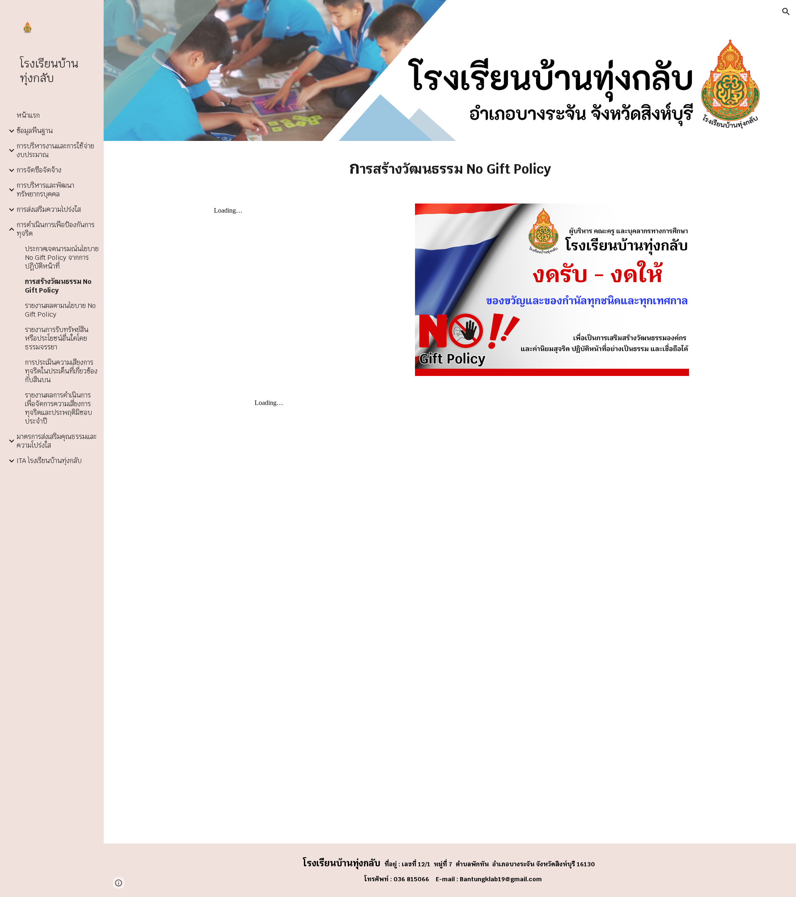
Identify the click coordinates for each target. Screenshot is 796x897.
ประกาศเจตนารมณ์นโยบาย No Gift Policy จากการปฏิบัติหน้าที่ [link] (62, 258)
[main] (450, 167)
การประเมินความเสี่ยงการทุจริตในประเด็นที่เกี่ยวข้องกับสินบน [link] (61, 371)
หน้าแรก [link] (28, 115)
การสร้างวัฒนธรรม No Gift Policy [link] (58, 286)
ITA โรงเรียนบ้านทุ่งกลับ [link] (49, 460)
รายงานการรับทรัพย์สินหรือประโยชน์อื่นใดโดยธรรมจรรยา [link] (56, 338)
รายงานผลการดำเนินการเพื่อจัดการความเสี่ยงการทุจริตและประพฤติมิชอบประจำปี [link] (58, 408)
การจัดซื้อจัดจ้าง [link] (39, 170)
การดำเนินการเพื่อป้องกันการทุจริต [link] (56, 229)
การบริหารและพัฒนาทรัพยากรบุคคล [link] (45, 190)
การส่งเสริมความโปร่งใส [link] (49, 209)
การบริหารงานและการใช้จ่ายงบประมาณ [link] (55, 150)
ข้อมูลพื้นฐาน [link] (35, 130)
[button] (786, 12)
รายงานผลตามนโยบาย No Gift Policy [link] (60, 310)
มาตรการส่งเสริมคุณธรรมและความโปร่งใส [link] (57, 441)
